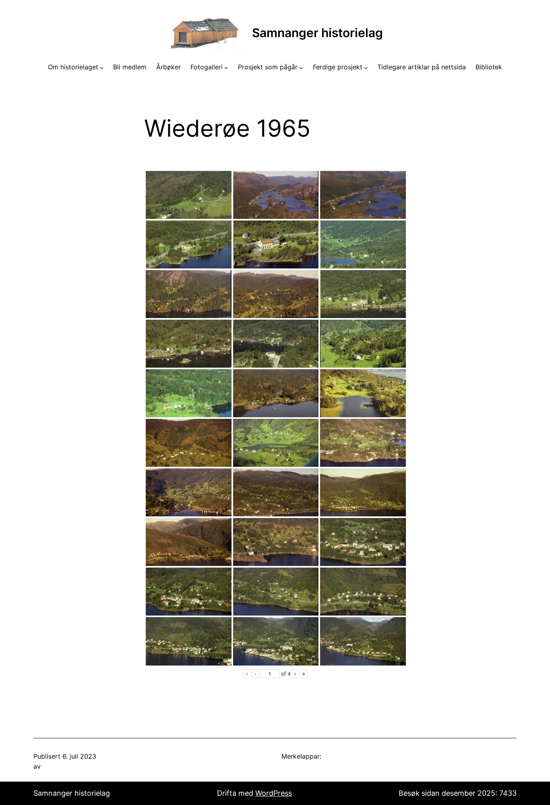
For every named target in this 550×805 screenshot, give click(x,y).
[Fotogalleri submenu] (226, 67)
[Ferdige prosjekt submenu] (366, 67)
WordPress (273, 793)
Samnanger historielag (317, 32)
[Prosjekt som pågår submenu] (301, 67)
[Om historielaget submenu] (102, 67)
